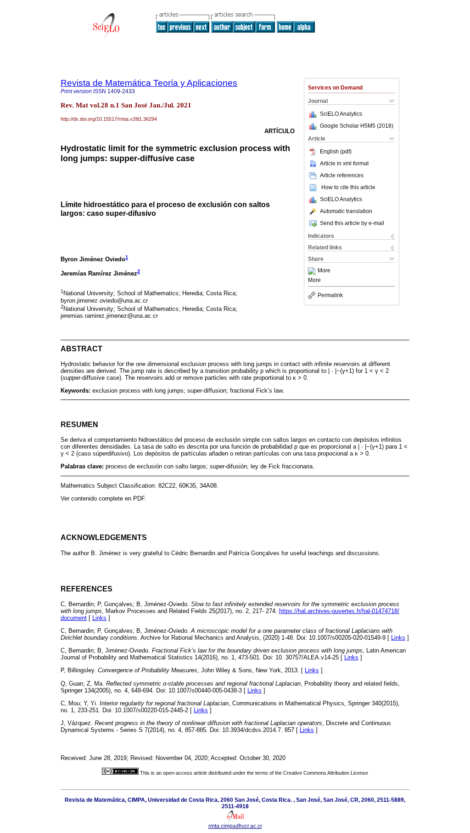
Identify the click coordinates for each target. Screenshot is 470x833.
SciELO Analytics (341, 114)
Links (99, 617)
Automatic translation (346, 211)
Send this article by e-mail (352, 223)
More (324, 271)
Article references (342, 175)
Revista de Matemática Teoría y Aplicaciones (149, 83)
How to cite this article (348, 187)
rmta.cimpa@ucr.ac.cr (235, 826)
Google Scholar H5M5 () (356, 126)
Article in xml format (344, 163)
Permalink (330, 295)
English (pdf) (336, 151)
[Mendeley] (313, 271)
